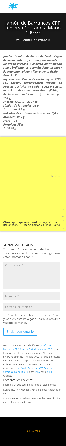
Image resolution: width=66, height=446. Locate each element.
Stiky (37, 371)
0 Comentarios (42, 39)
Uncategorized (24, 39)
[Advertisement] (23, 153)
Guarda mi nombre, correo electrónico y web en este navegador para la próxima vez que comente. (31, 319)
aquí (49, 371)
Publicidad (55, 176)
